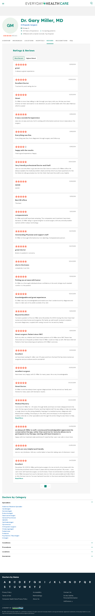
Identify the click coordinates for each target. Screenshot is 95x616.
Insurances (17, 40)
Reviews (50, 40)
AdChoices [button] (67, 601)
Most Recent (19, 58)
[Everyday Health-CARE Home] (47, 3)
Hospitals (40, 40)
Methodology (37, 596)
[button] (91, 3)
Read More (19, 418)
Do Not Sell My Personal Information (71, 597)
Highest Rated (31, 58)
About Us (36, 599)
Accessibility (37, 592)
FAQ (71, 40)
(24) (15, 36)
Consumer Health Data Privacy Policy (14, 599)
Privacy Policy (7, 592)
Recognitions (62, 40)
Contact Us (67, 592)
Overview (6, 40)
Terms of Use (6, 596)
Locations (29, 40)
